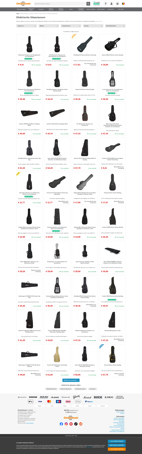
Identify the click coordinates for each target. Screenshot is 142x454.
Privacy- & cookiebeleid (119, 425)
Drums (52, 406)
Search (88, 4)
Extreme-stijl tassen (66, 389)
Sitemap (122, 428)
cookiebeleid (89, 447)
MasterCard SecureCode (100, 401)
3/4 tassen (92, 389)
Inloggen (122, 413)
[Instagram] (66, 425)
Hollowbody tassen (80, 389)
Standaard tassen (51, 389)
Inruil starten (121, 421)
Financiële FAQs (120, 424)
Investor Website (30, 423)
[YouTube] (71, 425)
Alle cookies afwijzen (117, 441)
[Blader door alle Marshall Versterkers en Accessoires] (88, 397)
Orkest (77, 406)
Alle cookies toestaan (116, 449)
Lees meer (98, 21)
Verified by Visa (111, 401)
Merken (42, 25)
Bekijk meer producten (70, 380)
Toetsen (64, 406)
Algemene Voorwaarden (118, 422)
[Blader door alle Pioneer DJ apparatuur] (66, 397)
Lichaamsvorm (66, 25)
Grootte (86, 25)
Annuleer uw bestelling (119, 418)
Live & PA (102, 406)
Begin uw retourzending (119, 419)
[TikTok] (75, 425)
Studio (89, 406)
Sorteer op (21, 25)
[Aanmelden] (111, 3)
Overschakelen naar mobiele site (117, 431)
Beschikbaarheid (111, 25)
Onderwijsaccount (120, 411)
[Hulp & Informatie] (105, 3)
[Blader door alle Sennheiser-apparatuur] (23, 397)
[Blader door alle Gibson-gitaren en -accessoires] (77, 397)
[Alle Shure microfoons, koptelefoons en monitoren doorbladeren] (34, 397)
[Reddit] (80, 425)
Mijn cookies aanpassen (117, 445)
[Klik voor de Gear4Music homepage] (23, 3)
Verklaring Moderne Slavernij (117, 429)
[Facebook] (61, 425)
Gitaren (39, 406)
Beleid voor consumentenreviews (116, 427)
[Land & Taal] (123, 3)
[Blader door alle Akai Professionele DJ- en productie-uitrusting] (45, 397)
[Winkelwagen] (117, 3)
